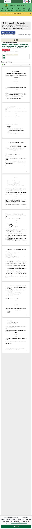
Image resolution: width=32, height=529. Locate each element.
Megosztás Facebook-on (9, 32)
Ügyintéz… (7, 9)
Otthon (2, 9)
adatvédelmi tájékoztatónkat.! (19, 523)
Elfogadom (16, 526)
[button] (30, 13)
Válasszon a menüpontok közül (14, 13)
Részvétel (13, 9)
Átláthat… (18, 9)
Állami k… (29, 10)
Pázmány (24, 10)
